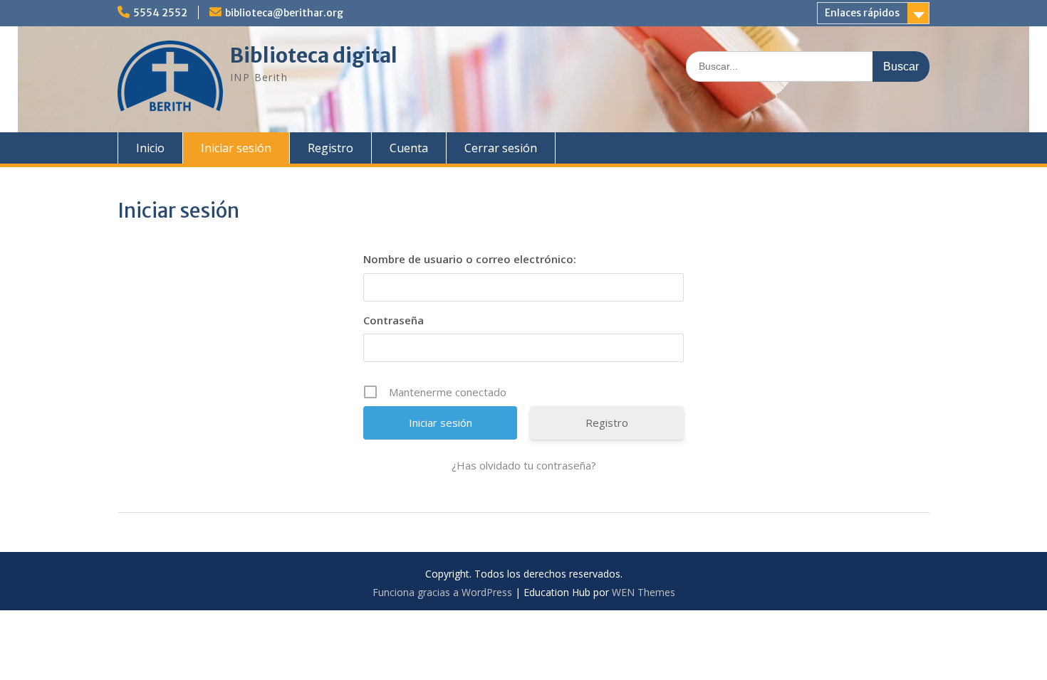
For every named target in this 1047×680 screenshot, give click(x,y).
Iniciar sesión (236, 148)
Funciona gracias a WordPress (442, 592)
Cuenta (409, 148)
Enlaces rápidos (862, 12)
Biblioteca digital (313, 55)
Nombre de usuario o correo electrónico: (469, 259)
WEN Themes (643, 592)
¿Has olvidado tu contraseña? (524, 465)
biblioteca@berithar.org (284, 12)
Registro (330, 148)
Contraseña (393, 320)
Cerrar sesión (500, 148)
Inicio (150, 148)
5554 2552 (160, 12)
